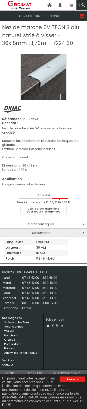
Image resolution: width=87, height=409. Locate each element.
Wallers (9, 331)
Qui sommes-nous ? (66, 373)
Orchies (9, 340)
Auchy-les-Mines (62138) (21, 353)
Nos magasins (12, 318)
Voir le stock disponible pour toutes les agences (43, 210)
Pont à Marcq (13, 344)
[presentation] (43, 224)
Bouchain (10, 335)
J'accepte (72, 379)
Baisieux (9, 348)
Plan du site (34, 373)
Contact (7, 365)
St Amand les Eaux (16, 322)
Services (8, 360)
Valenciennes (13, 327)
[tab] (43, 224)
